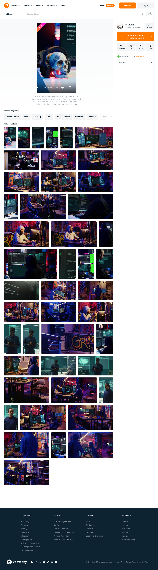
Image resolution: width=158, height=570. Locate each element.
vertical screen (12, 116)
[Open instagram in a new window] (36, 562)
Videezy (24, 528)
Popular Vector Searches (64, 532)
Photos (26, 5)
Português (126, 528)
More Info (122, 62)
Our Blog (89, 532)
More (63, 5)
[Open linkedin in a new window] (40, 562)
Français (125, 536)
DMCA (56, 525)
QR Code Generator (29, 550)
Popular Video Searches (63, 539)
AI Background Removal (31, 547)
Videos (38, 5)
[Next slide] (109, 117)
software (79, 116)
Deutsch (125, 532)
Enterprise (25, 532)
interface (92, 116)
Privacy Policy (131, 562)
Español (125, 525)
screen (67, 116)
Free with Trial (135, 36)
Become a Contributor (95, 536)
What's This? (140, 56)
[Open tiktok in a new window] (48, 562)
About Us (90, 528)
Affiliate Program (61, 528)
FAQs (88, 521)
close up (37, 116)
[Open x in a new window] (52, 562)
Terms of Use (119, 562)
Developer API (26, 539)
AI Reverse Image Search (31, 543)
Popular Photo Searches (63, 536)
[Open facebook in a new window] (32, 562)
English (125, 521)
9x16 (26, 116)
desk (49, 116)
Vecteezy (24, 525)
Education (25, 536)
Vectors (14, 5)
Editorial (51, 5)
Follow (149, 27)
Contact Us (90, 525)
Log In (145, 5)
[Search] (143, 13)
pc (58, 116)
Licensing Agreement (62, 521)
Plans (102, 5)
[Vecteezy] (6, 5)
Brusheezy (25, 521)
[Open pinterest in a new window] (44, 562)
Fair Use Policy (144, 562)
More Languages (129, 539)
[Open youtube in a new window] (56, 562)
